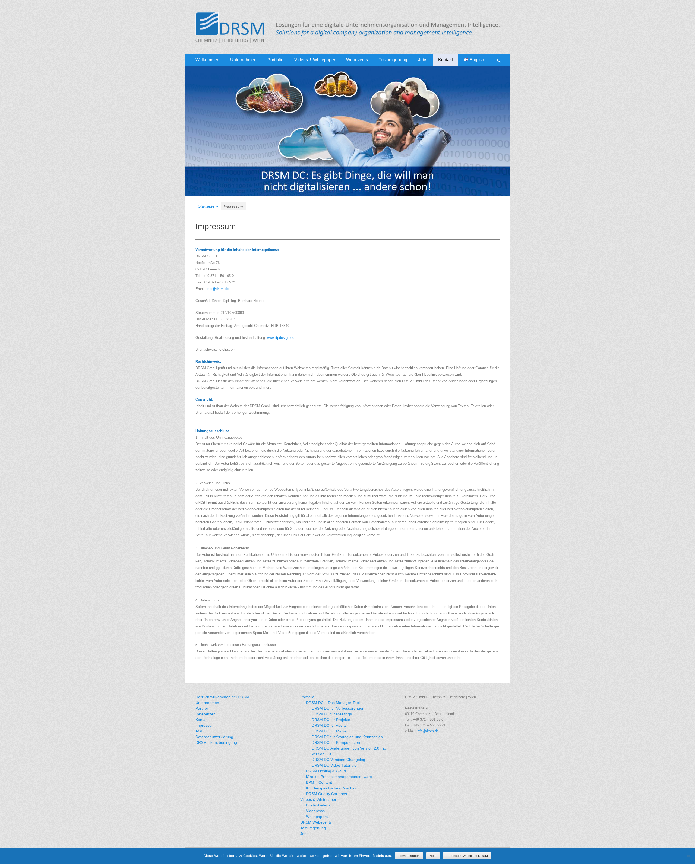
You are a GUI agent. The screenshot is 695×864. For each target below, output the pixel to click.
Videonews (315, 811)
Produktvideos (318, 805)
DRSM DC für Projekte (331, 720)
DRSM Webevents (316, 822)
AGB (199, 731)
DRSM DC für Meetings (332, 714)
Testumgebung (393, 60)
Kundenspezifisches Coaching (332, 788)
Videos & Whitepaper (318, 799)
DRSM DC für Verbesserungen (338, 708)
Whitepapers (317, 816)
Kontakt (445, 60)
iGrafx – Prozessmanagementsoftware (339, 776)
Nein (433, 856)
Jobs (422, 60)
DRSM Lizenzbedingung (216, 742)
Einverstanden (409, 856)
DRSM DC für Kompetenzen (336, 742)
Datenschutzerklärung (214, 737)
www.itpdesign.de (280, 338)
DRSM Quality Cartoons (326, 794)
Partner (201, 708)
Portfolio (275, 60)
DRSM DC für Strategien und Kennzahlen (347, 737)
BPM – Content (319, 782)
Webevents (357, 60)
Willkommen (207, 60)
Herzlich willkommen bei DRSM (222, 697)
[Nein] (688, 856)
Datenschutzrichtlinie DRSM (467, 856)
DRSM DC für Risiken (330, 731)
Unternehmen (243, 60)
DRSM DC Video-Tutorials (334, 765)
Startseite (208, 206)
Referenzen (205, 714)
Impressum (205, 725)
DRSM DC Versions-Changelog (338, 759)
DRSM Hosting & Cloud (326, 771)
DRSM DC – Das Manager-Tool (333, 702)
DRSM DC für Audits (329, 725)
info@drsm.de (218, 289)
